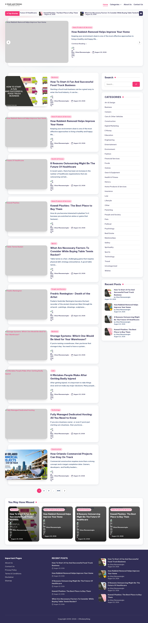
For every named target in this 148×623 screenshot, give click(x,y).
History (108, 182)
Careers (108, 112)
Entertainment (111, 144)
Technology (56, 410)
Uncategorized (111, 266)
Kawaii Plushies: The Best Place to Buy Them (42, 13)
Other (107, 205)
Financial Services (112, 158)
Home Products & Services (82, 27)
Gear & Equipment (112, 172)
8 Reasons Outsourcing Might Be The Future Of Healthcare (127, 318)
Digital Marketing (112, 126)
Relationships (110, 238)
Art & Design (110, 102)
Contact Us (9, 566)
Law (53, 371)
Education (109, 135)
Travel (107, 261)
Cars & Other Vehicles (114, 116)
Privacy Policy (11, 570)
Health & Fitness (58, 159)
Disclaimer (9, 577)
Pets (106, 219)
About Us (9, 563)
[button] (78, 43)
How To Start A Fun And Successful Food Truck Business (124, 292)
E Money (108, 130)
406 (58, 491)
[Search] (136, 84)
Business (55, 77)
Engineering (109, 140)
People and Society (59, 289)
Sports (54, 243)
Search (109, 77)
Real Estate (109, 233)
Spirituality (109, 247)
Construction (56, 449)
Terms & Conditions (13, 573)
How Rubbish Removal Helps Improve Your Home (100, 31)
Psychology (109, 228)
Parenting (109, 210)
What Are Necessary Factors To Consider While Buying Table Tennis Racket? (95, 13)
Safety (107, 243)
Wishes (108, 271)
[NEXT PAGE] (64, 491)
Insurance (109, 191)
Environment (110, 149)
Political (108, 224)
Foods (107, 163)
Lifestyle (108, 200)
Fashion (108, 154)
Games (108, 168)
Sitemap (8, 581)
